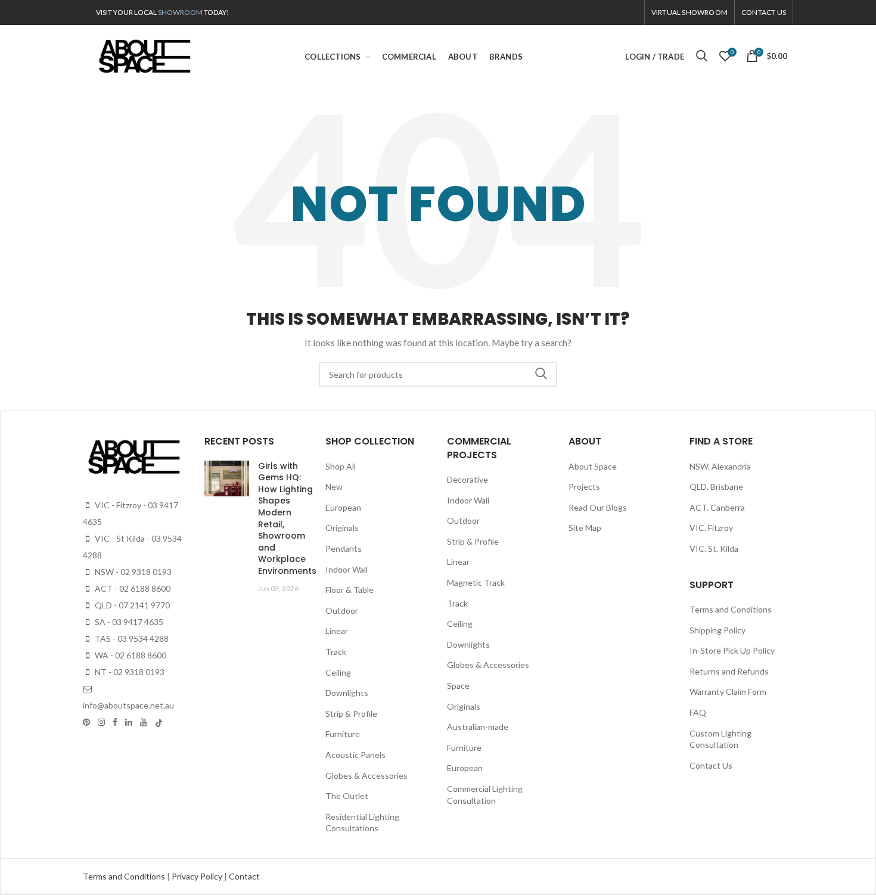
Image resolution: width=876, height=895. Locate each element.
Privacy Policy (198, 876)
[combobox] (438, 374)
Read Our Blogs (598, 507)
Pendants (343, 548)
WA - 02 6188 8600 (129, 655)
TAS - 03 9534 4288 (131, 638)
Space (458, 685)
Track (335, 652)
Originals (342, 528)
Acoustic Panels (355, 755)
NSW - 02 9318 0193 (132, 572)
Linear (336, 631)
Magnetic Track (476, 582)
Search (541, 374)
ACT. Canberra (717, 507)
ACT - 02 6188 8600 (131, 588)
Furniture (342, 734)
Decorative (467, 479)
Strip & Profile (351, 713)
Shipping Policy (717, 630)
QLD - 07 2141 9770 (131, 605)
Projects (584, 486)
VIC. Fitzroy (711, 528)
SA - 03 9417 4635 (128, 622)
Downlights (346, 693)
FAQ (697, 712)
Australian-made (477, 727)
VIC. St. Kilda (713, 548)
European (343, 507)
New (334, 486)
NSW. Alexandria (720, 466)
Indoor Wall (346, 569)
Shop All (340, 466)
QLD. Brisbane (716, 486)
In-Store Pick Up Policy (732, 650)
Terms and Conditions (730, 609)
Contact (244, 876)
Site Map (585, 528)
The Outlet (346, 796)
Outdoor (341, 610)
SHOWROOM (180, 12)
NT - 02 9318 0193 (128, 672)
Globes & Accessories (366, 775)
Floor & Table (349, 590)
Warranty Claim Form (727, 691)
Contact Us (710, 765)
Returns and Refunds (729, 671)
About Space (593, 466)
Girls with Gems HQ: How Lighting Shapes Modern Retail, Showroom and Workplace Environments (287, 518)
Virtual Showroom (689, 12)
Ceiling (338, 672)
